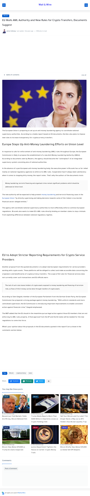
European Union (8, 198)
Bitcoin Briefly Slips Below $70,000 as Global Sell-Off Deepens (73, 448)
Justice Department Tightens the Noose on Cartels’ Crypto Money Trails (43, 450)
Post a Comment (11, 469)
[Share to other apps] (48, 381)
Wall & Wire (45, 5)
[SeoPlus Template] (3, 493)
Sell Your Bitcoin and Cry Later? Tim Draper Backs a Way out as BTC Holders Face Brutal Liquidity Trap (74, 419)
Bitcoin (6, 16)
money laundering (48, 195)
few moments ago (9, 414)
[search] (86, 5)
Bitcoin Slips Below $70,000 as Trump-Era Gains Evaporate (13, 448)
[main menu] (4, 5)
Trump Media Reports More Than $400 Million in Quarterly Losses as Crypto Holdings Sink (44, 419)
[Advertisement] (45, 54)
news (30, 373)
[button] (14, 381)
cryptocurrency (21, 373)
